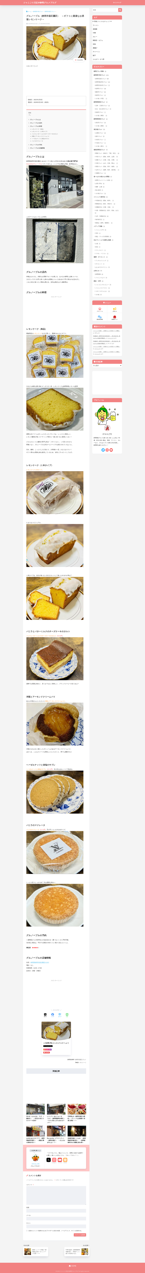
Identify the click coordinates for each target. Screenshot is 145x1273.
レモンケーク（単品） (38, 129)
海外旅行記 (99, 219)
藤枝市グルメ (100, 92)
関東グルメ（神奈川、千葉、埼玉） (107, 153)
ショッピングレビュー (103, 284)
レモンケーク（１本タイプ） (40, 131)
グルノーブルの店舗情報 (37, 148)
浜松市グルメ (100, 122)
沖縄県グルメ (100, 173)
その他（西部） (101, 126)
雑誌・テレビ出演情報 (103, 236)
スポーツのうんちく (102, 291)
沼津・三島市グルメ (102, 105)
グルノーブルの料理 (36, 126)
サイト (28, 1223)
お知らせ (98, 270)
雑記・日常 (98, 281)
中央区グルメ (100, 143)
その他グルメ (100, 193)
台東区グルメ (100, 133)
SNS (97, 233)
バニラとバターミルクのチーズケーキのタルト (45, 134)
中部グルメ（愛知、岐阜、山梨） (106, 156)
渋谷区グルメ (100, 139)
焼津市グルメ (100, 88)
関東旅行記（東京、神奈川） (105, 204)
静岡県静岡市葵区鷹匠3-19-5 (40, 962)
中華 (94, 33)
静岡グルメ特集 (100, 71)
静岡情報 (99, 274)
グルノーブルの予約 (36, 144)
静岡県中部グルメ (101, 75)
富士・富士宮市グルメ (103, 109)
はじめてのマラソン (102, 267)
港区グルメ (99, 136)
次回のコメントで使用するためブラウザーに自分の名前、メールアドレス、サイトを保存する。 (55, 1230)
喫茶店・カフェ (98, 40)
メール (28, 1215)
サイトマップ (117, 2)
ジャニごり (111, 338)
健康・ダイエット (100, 257)
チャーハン (96, 51)
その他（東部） (101, 115)
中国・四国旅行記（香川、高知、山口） (107, 212)
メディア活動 (99, 226)
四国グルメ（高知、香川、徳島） (106, 166)
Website (65, 1162)
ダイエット (99, 264)
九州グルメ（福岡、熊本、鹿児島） (107, 170)
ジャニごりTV (100, 230)
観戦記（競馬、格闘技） (103, 223)
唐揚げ (95, 48)
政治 (97, 247)
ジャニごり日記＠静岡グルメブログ (40, 2)
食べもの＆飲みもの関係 (103, 176)
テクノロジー (100, 250)
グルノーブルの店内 (36, 123)
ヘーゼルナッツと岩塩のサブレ (40, 138)
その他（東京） (101, 146)
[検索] (120, 10)
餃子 (94, 55)
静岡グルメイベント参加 (103, 180)
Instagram (54, 1162)
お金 (97, 243)
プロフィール (100, 311)
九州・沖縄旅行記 (101, 216)
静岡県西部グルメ (100, 119)
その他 (98, 294)
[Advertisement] (56, 81)
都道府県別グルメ (101, 150)
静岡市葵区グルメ (80, 1059)
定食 (94, 44)
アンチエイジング (101, 260)
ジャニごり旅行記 (101, 197)
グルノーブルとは (35, 119)
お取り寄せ (99, 183)
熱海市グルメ (100, 112)
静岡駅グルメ (115, 319)
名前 (27, 1207)
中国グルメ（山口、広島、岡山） (106, 163)
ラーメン (96, 25)
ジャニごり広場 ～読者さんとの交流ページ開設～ (106, 330)
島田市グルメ (100, 95)
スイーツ (83, 1062)
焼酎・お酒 (99, 187)
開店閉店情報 (100, 319)
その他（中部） (101, 98)
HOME (73, 1266)
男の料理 (99, 190)
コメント (30, 1184)
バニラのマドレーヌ (37, 141)
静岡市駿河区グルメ (102, 82)
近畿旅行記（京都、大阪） (104, 207)
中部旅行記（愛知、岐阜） (104, 200)
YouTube (60, 1162)
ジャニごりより (101, 277)
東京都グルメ (99, 129)
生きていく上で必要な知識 (103, 240)
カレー (95, 36)
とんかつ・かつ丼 (98, 59)
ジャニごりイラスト (102, 288)
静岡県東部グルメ (100, 102)
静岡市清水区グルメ (102, 85)
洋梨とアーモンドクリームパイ (40, 136)
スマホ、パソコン (101, 253)
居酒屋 (95, 29)
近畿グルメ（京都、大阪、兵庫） (106, 160)
